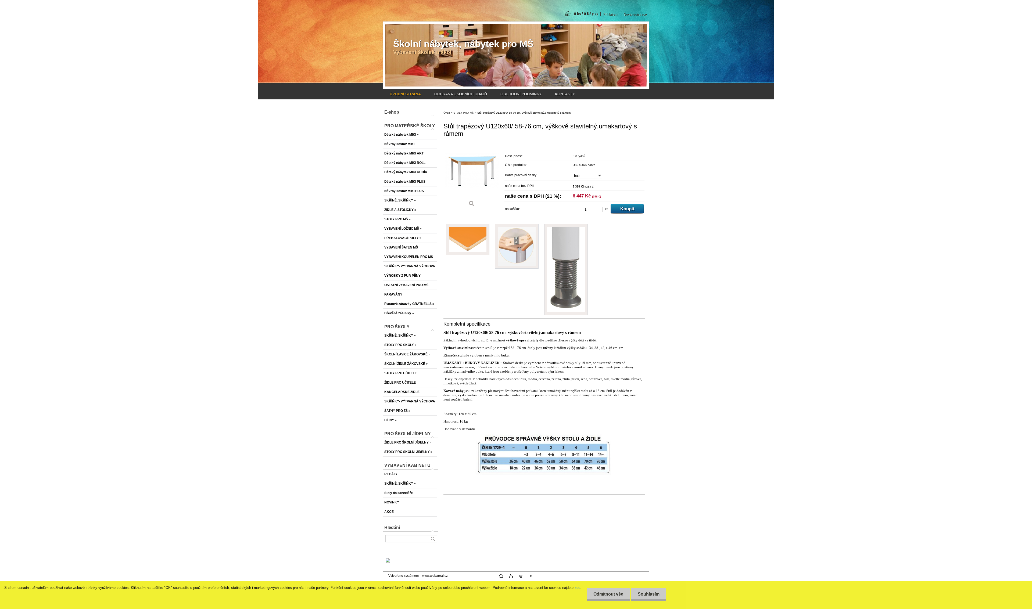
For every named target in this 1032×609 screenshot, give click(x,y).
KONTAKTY (565, 94)
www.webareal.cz (435, 576)
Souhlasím (649, 594)
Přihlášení (610, 14)
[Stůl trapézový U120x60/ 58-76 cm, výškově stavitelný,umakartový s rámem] (472, 176)
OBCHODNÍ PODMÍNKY (521, 94)
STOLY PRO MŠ (463, 112)
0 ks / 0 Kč (586, 14)
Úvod (446, 112)
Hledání (392, 527)
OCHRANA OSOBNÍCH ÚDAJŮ (460, 94)
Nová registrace (635, 14)
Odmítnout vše (608, 594)
